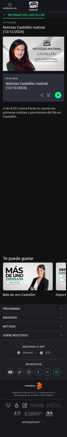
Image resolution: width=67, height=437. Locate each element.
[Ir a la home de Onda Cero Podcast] (33, 6)
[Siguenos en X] (47, 372)
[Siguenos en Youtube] (10, 372)
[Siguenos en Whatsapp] (57, 372)
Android (27, 352)
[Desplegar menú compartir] (42, 95)
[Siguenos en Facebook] (38, 372)
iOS (47, 352)
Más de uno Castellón (19, 295)
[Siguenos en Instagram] (29, 372)
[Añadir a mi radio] (49, 95)
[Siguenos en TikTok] (19, 372)
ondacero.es (10, 8)
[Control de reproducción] (58, 95)
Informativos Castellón (26, 15)
